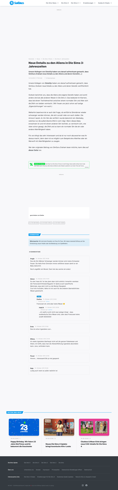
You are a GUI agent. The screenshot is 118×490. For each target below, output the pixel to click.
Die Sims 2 (53, 462)
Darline (50, 309)
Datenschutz (88, 469)
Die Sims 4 (74, 3)
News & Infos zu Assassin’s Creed (86, 477)
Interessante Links (14, 477)
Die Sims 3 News (47, 59)
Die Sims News (51, 3)
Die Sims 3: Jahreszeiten (62, 59)
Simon (47, 301)
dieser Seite (33, 150)
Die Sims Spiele (13, 462)
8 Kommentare (50, 78)
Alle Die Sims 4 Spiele (46, 222)
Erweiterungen (88, 3)
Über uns (11, 469)
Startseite (31, 59)
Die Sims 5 (65, 3)
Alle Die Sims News (34, 222)
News (38, 59)
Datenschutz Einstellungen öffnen (72, 469)
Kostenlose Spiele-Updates (65, 477)
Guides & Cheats (104, 3)
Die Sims (61, 462)
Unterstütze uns (29, 469)
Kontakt (38, 469)
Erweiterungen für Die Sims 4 (46, 477)
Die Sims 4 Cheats (29, 477)
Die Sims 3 (44, 462)
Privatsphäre (55, 469)
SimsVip (48, 83)
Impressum (46, 469)
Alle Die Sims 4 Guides (58, 222)
